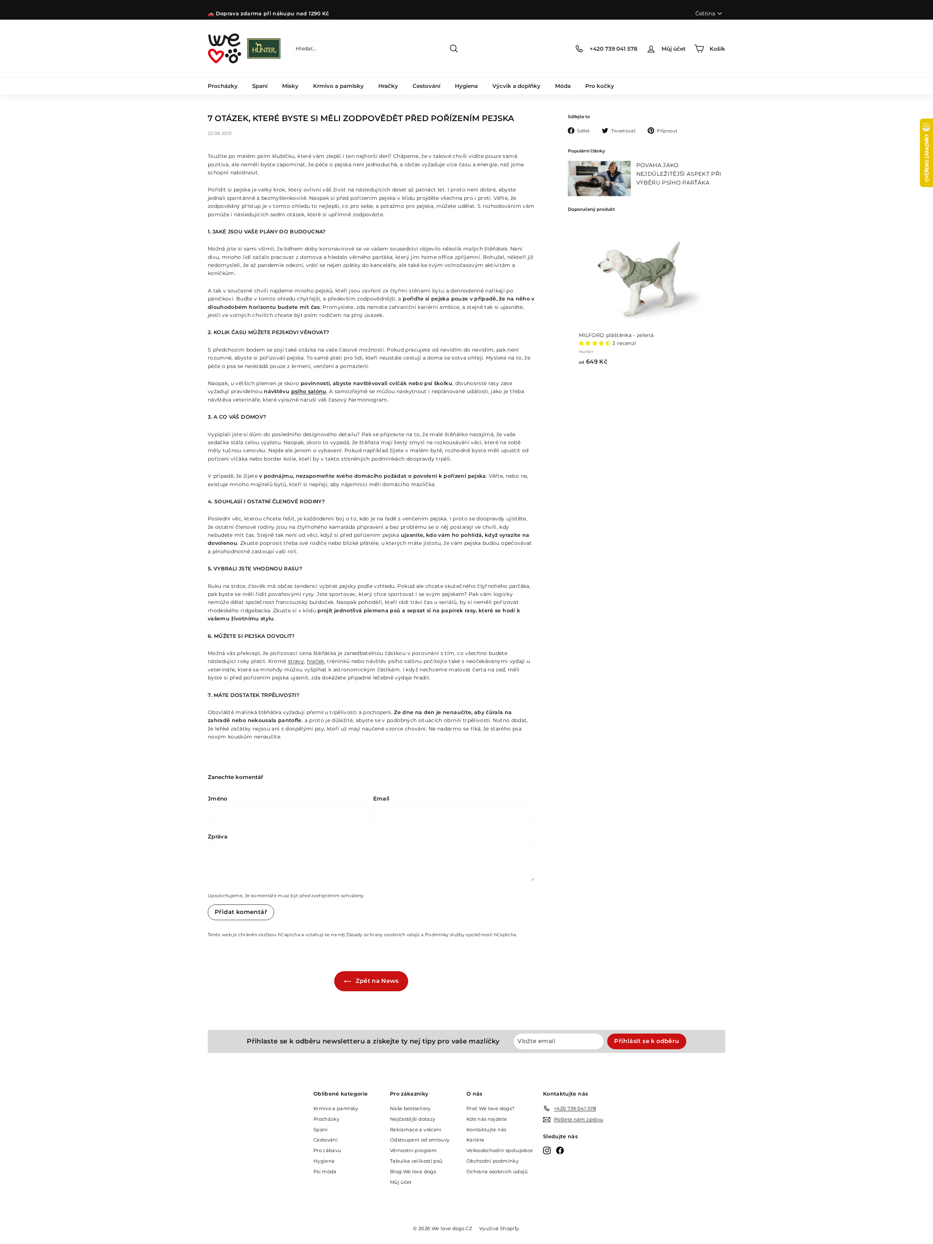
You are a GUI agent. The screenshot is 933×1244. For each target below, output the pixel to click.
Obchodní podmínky (492, 1161)
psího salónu (309, 391)
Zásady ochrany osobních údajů (383, 934)
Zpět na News (376, 980)
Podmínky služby (445, 934)
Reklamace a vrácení (416, 1129)
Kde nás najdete (486, 1119)
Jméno (218, 798)
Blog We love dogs (413, 1171)
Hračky (388, 85)
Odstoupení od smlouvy (419, 1140)
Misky (290, 85)
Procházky (223, 85)
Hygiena (466, 85)
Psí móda (325, 1171)
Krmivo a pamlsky (338, 85)
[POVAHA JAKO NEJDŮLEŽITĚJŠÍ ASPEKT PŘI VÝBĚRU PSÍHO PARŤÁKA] (599, 178)
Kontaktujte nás (486, 1129)
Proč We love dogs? (490, 1108)
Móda (563, 85)
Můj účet (401, 1182)
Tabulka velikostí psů (416, 1161)
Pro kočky (599, 85)
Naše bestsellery (410, 1108)
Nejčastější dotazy (412, 1119)
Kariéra (475, 1140)
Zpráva (217, 836)
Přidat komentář (241, 911)
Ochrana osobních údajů (497, 1171)
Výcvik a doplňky (516, 85)
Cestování (426, 85)
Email (381, 798)
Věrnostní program (413, 1150)
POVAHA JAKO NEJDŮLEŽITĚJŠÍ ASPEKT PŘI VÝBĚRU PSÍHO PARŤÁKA (679, 174)
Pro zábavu (327, 1150)
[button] (595, 343)
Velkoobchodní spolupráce (499, 1150)
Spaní (260, 85)
